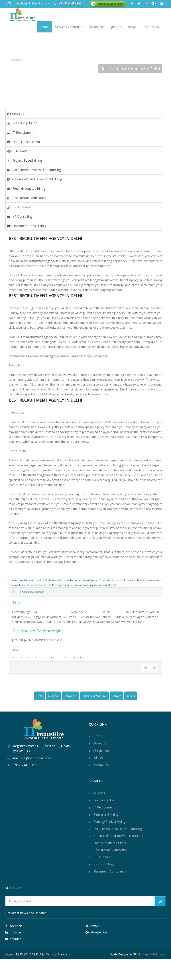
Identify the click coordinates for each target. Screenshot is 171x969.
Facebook (15, 926)
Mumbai (53, 696)
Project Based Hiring (27, 160)
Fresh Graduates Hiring (28, 188)
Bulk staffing (21, 151)
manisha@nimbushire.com (31, 3)
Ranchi (130, 696)
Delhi (40, 696)
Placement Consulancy (109, 871)
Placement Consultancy (29, 226)
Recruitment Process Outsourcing (36, 170)
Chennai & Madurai (94, 696)
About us (100, 743)
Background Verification (29, 198)
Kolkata (116, 696)
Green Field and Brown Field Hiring (37, 179)
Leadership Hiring (24, 123)
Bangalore (70, 696)
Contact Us (151, 27)
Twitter (94, 926)
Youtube (15, 939)
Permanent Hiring (105, 814)
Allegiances (96, 27)
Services (18, 114)
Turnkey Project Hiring (109, 821)
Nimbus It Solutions (151, 954)
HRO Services (22, 207)
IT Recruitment (23, 132)
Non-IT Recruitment (26, 142)
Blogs (132, 27)
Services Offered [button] (67, 27)
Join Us (116, 27)
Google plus (98, 932)
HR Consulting (22, 216)
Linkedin (15, 932)
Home (45, 27)
